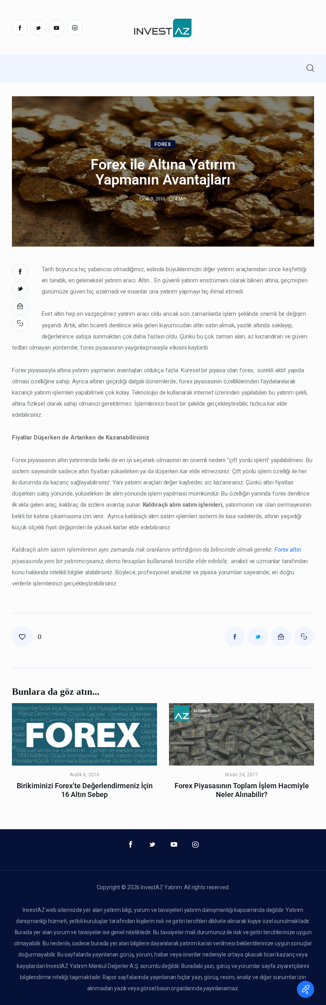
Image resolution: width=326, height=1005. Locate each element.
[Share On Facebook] (20, 272)
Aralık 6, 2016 (84, 775)
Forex (163, 144)
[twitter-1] (38, 28)
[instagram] (75, 28)
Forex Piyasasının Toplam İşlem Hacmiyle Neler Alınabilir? (242, 790)
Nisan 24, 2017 (241, 775)
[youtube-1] (56, 28)
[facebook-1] (20, 28)
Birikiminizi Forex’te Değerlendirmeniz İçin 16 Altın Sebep (85, 790)
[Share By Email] (20, 306)
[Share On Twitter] (20, 289)
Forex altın (287, 549)
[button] (21, 323)
